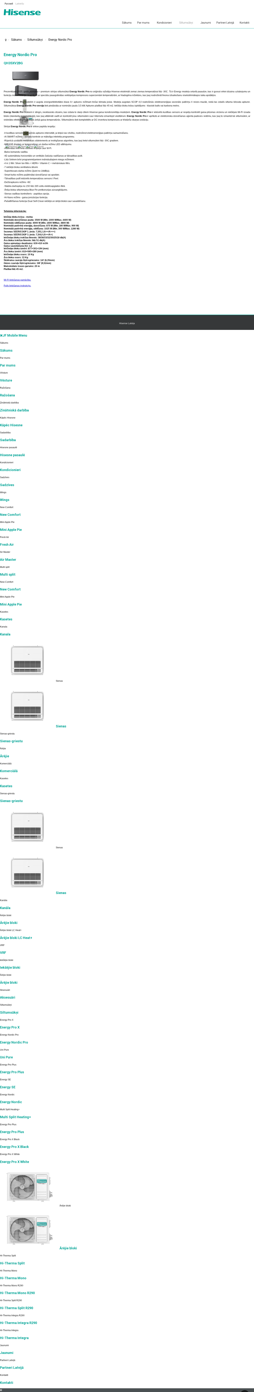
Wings (3, 492)
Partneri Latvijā (225, 22)
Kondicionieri (164, 22)
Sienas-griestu (7, 733)
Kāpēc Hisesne (7, 417)
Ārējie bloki (5, 915)
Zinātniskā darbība (9, 402)
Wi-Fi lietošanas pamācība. (17, 280)
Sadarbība (5, 432)
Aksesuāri (5, 990)
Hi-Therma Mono (8, 1270)
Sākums (127, 22)
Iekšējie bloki (6, 960)
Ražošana (5, 388)
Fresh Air (4, 537)
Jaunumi (205, 22)
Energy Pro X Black (10, 1139)
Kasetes (4, 612)
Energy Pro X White (10, 1154)
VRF (2, 945)
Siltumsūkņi (186, 22)
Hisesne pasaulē (8, 447)
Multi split (4, 567)
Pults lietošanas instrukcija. (17, 285)
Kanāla (3, 900)
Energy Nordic (7, 1094)
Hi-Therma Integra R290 (12, 1315)
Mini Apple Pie (7, 522)
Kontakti (244, 22)
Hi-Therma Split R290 (11, 1300)
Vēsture (4, 372)
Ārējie (3, 748)
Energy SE (5, 1079)
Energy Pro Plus (8, 1064)
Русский (9, 3)
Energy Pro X (6, 1020)
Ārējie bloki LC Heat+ (11, 930)
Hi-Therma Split (8, 1255)
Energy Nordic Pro (60, 39)
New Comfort (6, 507)
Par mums (143, 22)
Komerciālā (6, 763)
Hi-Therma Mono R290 (11, 1285)
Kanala (3, 626)
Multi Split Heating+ (10, 1109)
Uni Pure (4, 1050)
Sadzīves (4, 477)
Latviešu (19, 3)
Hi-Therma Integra (9, 1330)
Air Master (5, 552)
